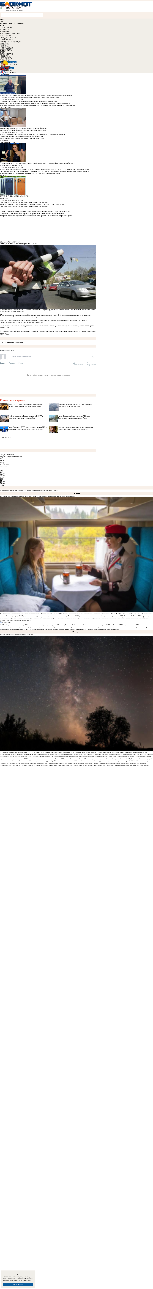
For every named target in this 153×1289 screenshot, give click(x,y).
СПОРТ (2, 52)
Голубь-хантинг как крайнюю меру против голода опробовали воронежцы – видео (105, 761)
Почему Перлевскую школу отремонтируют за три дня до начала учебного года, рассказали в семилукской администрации (39, 496)
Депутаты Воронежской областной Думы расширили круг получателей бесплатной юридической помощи (95, 758)
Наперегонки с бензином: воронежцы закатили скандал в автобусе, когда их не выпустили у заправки (69, 763)
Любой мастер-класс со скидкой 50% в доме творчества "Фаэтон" (24, 202)
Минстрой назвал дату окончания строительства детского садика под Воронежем (64, 756)
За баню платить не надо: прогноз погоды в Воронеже (83, 765)
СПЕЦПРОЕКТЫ (6, 50)
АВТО (2, 21)
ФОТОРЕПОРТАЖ (6, 54)
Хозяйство (4, 140)
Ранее (21, 363)
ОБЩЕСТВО (4, 44)
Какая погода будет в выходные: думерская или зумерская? (22, 138)
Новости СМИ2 (5, 437)
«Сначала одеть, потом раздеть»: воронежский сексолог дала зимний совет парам (30, 173)
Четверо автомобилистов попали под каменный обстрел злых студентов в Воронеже (128, 754)
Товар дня (3, 175)
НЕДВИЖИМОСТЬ (7, 40)
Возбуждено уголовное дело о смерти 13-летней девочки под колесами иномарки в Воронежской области (56, 627)
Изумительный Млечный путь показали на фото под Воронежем (21, 752)
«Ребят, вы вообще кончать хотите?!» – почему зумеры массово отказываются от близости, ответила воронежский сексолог (45, 169)
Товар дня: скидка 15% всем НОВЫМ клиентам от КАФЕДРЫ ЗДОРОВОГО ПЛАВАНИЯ (32, 204)
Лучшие (12, 363)
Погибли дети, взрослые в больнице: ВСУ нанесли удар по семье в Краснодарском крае (29, 624)
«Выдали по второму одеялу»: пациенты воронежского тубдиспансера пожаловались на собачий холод (38, 105)
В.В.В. (2, 26)
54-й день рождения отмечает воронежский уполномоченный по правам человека (50, 629)
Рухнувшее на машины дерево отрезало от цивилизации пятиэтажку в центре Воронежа (48, 616)
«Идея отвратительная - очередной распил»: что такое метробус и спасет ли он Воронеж (32, 134)
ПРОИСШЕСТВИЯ (6, 48)
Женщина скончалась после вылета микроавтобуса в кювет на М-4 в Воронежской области (89, 613)
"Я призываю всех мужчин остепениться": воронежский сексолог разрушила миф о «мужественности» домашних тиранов (44, 171)
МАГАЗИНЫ (11, 72)
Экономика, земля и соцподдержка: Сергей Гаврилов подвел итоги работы (51, 761)
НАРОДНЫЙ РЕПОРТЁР (9, 38)
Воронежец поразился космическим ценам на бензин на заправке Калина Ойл (28, 101)
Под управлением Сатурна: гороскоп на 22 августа (18, 634)
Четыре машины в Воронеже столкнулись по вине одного (20, 756)
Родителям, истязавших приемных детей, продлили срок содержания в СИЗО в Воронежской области (107, 616)
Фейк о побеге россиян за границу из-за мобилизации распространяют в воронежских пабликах (87, 618)
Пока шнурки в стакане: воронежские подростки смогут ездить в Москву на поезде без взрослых (31, 613)
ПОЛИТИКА (4, 46)
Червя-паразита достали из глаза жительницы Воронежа (44, 758)
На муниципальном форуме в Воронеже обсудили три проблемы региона (112, 756)
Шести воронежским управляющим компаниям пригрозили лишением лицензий (126, 765)
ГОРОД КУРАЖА (6, 28)
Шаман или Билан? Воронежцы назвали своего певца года (21, 136)
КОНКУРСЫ (4, 32)
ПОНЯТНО (18, 1284)
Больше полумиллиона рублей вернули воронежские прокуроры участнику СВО (40, 765)
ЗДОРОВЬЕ (4, 30)
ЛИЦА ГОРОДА (5, 36)
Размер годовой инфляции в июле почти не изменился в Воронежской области (76, 754)
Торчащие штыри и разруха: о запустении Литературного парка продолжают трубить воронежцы (35, 103)
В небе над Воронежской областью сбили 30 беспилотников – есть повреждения (81, 624)
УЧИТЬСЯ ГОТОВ (12, 64)
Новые (2, 363)
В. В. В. (3, 208)
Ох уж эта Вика (5, 107)
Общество (3, 242)
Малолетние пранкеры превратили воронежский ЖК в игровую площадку (24, 754)
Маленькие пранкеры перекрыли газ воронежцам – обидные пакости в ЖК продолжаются (117, 627)
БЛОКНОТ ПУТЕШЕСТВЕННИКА (12, 23)
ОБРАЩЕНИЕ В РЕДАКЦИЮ (10, 42)
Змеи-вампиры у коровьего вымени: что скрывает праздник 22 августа (98, 629)
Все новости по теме (7, 99)
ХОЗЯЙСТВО (5, 56)
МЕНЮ (2, 19)
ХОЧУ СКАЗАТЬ (6, 58)
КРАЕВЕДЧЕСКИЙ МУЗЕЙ (9, 34)
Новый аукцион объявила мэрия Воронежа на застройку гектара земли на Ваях (67, 752)
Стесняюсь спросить (7, 142)
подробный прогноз (7, 457)
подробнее (18, 457)
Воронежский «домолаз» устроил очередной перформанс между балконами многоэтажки (26, 490)
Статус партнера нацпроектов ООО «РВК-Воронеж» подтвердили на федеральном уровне (120, 752)
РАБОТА (13, 62)
